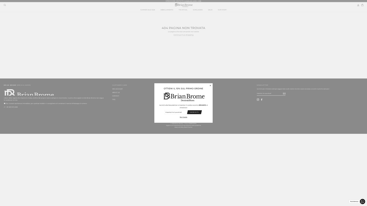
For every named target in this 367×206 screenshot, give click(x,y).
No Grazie (183, 117)
